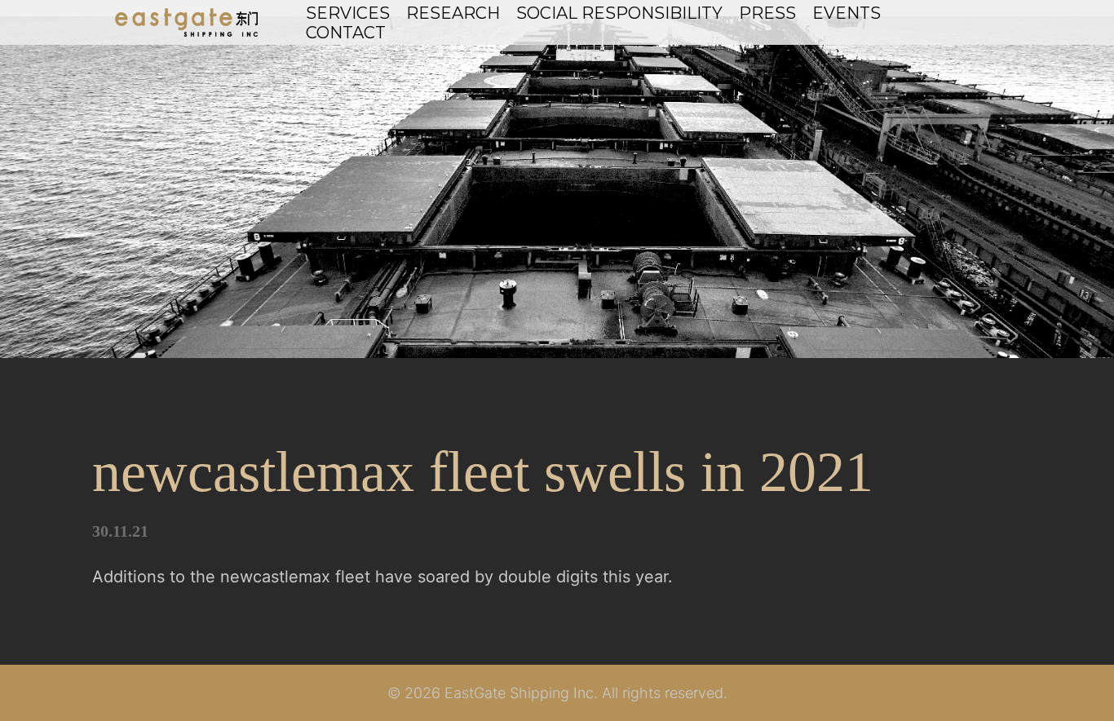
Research (453, 13)
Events (846, 13)
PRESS (767, 13)
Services (348, 13)
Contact (346, 32)
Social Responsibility (619, 13)
